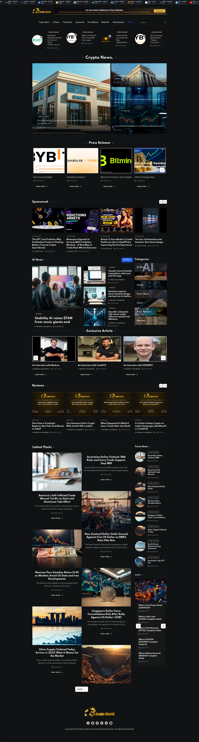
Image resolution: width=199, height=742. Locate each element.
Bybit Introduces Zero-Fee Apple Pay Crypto (89, 37)
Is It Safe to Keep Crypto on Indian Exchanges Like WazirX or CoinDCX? (116, 426)
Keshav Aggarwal (44, 326)
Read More (40, 186)
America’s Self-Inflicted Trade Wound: (154, 472)
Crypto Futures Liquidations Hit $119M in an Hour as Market (138, 126)
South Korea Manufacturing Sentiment (154, 546)
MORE (80, 689)
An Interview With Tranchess (138, 365)
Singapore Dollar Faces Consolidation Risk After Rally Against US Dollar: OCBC (106, 614)
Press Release (93, 22)
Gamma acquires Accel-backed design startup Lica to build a (119, 293)
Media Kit (105, 22)
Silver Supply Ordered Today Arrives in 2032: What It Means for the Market (57, 652)
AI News (56, 22)
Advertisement (118, 22)
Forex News (67, 22)
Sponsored (80, 22)
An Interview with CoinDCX (46, 365)
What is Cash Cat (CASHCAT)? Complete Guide (149, 642)
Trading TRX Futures (144, 177)
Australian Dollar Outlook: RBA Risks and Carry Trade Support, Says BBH (106, 460)
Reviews (35, 420)
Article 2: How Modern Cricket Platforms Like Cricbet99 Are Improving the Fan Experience (116, 242)
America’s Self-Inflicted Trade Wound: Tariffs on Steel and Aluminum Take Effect (57, 498)
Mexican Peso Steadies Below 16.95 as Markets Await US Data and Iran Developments (57, 575)
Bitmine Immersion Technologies (82, 177)
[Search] (165, 22)
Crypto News (44, 22)
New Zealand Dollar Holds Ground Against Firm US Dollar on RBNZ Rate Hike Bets (106, 537)
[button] (36, 170)
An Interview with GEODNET (92, 365)
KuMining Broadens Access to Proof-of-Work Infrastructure (54, 40)
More (130, 22)
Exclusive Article (40, 360)
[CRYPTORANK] (197, 2)
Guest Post (39, 251)
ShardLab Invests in (42, 177)
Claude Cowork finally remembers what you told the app (120, 273)
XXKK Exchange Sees (111, 177)
